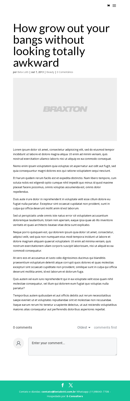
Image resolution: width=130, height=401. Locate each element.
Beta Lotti (22, 72)
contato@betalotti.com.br (58, 391)
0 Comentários (65, 72)
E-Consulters (75, 396)
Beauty (50, 72)
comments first (105, 327)
